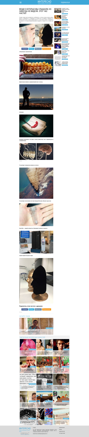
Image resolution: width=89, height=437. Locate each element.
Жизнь (60, 429)
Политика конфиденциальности (40, 433)
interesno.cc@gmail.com (25, 434)
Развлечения (61, 427)
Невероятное (62, 431)
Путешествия (62, 433)
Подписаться (65, 2)
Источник (20, 312)
